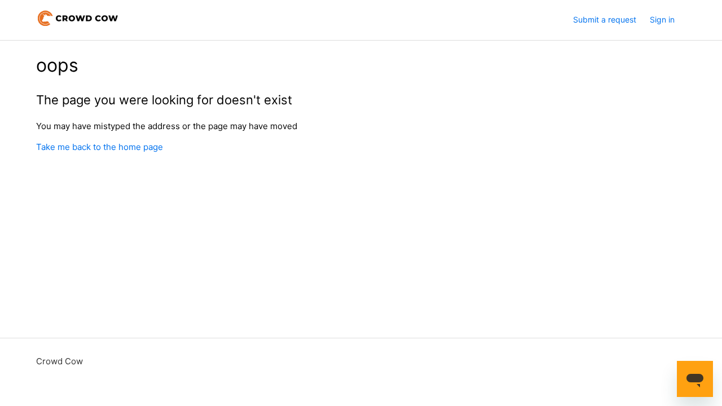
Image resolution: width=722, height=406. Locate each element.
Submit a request (604, 19)
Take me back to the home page (99, 147)
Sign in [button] (662, 19)
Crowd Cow (59, 361)
